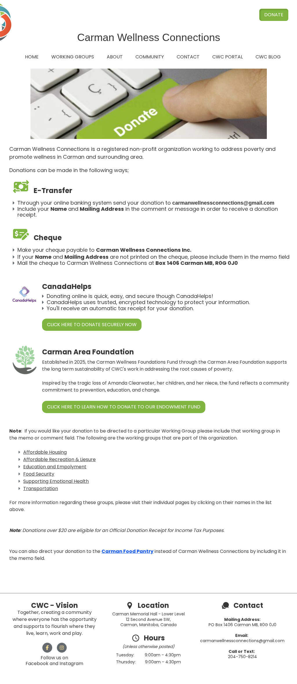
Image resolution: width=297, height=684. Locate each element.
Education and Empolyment (54, 466)
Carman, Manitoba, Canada (148, 625)
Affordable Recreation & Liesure (59, 459)
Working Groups (72, 56)
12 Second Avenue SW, (148, 619)
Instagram (71, 663)
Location (154, 605)
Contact (188, 56)
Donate (273, 14)
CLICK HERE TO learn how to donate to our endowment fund (123, 406)
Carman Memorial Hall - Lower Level (148, 614)
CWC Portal (227, 56)
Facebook (38, 663)
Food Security (38, 474)
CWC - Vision (54, 605)
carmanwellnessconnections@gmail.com (242, 641)
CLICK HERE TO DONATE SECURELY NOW (92, 324)
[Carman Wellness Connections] (129, 605)
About (115, 56)
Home (32, 56)
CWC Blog (268, 56)
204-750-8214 (242, 657)
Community (149, 56)
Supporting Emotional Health (56, 481)
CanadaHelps (193, 296)
